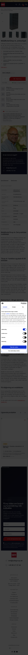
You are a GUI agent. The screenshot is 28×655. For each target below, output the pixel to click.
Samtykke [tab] (5, 307)
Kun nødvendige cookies (14, 350)
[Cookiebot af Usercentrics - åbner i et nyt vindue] (21, 303)
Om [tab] (23, 307)
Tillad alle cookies (14, 347)
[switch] (25, 333)
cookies (8, 313)
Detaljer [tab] (14, 307)
